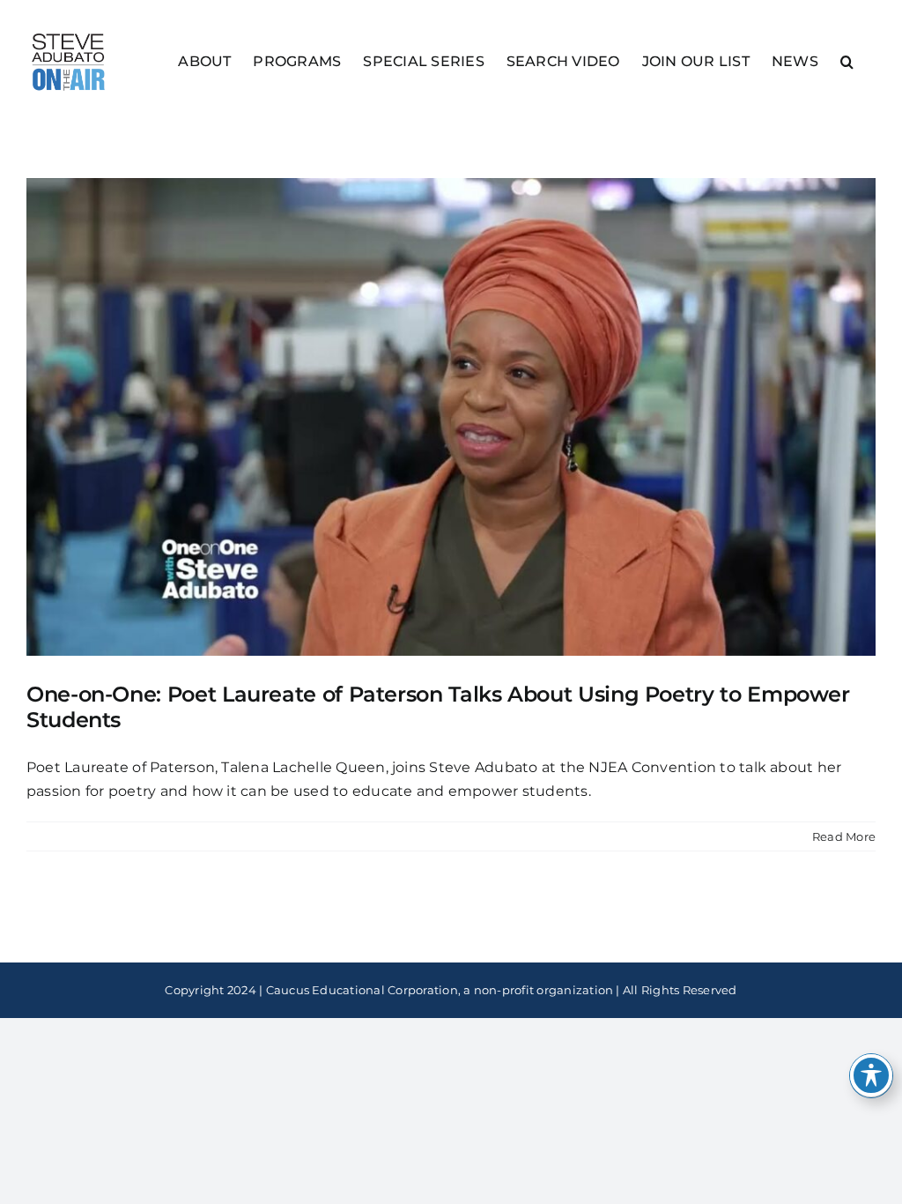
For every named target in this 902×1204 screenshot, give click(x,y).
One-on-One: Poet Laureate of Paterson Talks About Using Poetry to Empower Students (438, 706)
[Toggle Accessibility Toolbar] (871, 1075)
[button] (847, 60)
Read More (844, 836)
